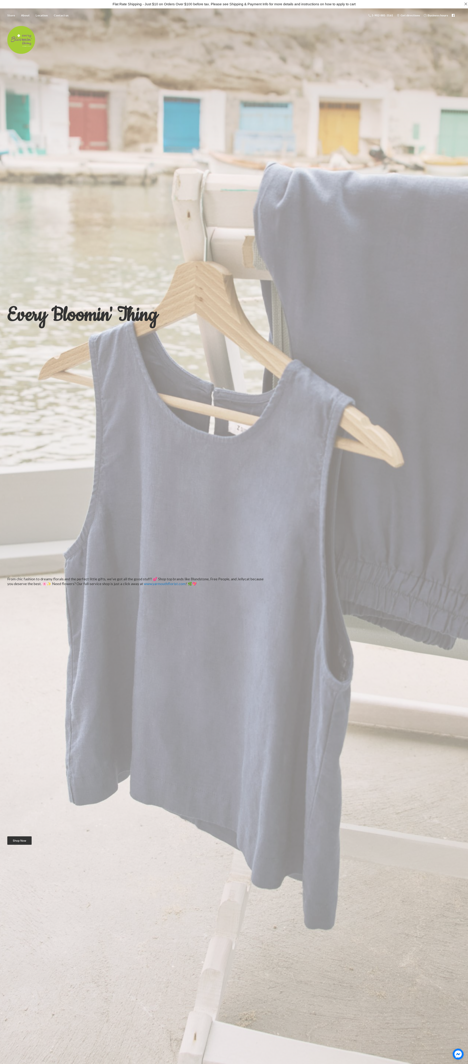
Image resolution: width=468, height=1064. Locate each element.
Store (11, 15)
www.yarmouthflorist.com (165, 583)
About (25, 15)
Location (42, 15)
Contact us (61, 15)
